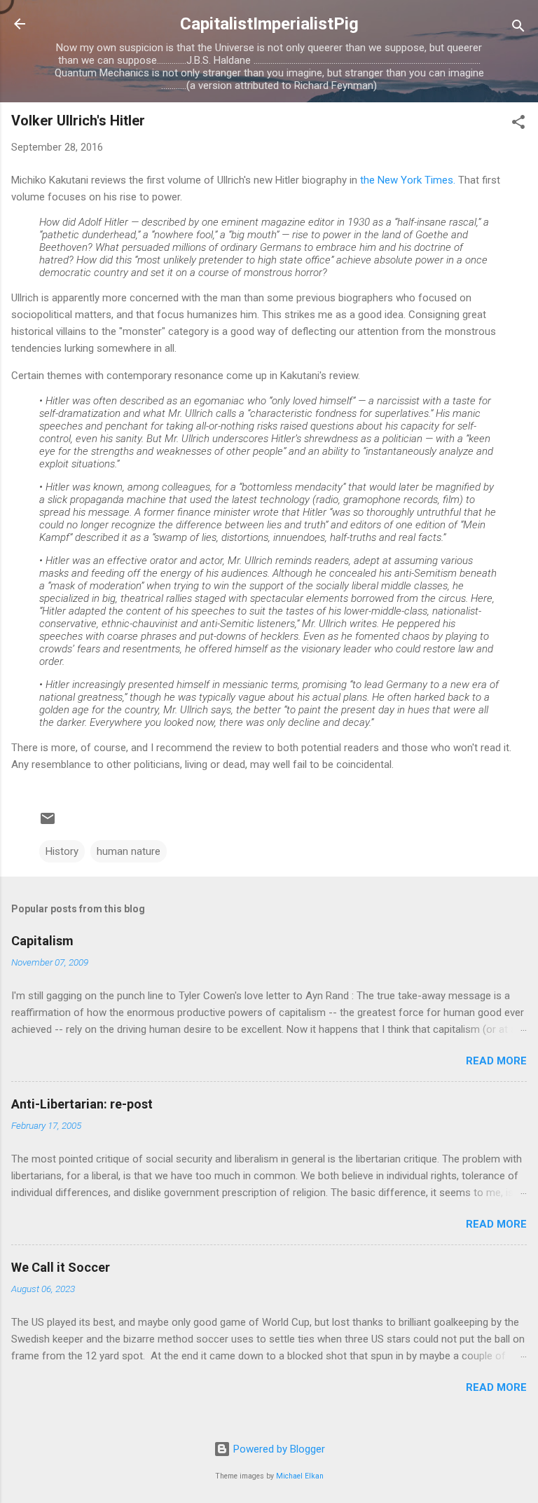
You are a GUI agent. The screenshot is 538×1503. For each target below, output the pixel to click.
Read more (496, 1061)
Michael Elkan (300, 1476)
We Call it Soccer (60, 1267)
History (62, 851)
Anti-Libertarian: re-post (82, 1104)
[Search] (518, 28)
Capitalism (42, 940)
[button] (518, 124)
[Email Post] (47, 823)
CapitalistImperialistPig (269, 24)
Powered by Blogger (277, 1449)
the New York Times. (407, 180)
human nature (128, 851)
